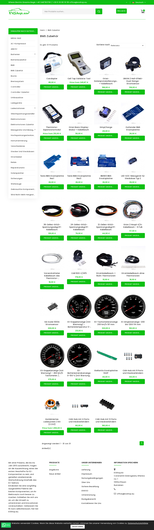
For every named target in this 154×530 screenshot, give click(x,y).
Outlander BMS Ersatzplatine (133, 128)
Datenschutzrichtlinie (138, 523)
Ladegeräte (16, 103)
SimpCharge (106, 127)
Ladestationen (18, 108)
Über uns (86, 482)
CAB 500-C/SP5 (79, 273)
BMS (13, 65)
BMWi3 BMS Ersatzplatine (106, 177)
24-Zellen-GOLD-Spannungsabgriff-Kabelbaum (79, 227)
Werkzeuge (16, 184)
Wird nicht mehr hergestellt (24, 194)
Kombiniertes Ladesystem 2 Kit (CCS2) (52, 421)
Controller (15, 86)
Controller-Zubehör (20, 92)
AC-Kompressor (18, 43)
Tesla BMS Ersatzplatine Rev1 (52, 177)
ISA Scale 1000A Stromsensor (52, 323)
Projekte (121, 11)
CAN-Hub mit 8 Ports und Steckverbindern (133, 371)
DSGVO (85, 490)
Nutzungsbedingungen (92, 478)
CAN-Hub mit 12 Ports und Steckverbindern (105, 420)
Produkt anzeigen (52, 87)
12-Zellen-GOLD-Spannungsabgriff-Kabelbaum (106, 227)
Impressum (87, 474)
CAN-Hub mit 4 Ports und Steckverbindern (79, 420)
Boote (14, 76)
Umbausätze (17, 97)
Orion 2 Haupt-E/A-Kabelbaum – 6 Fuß (133, 225)
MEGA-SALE (16, 38)
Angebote (54, 469)
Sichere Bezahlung (90, 486)
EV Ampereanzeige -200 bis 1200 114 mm (133, 323)
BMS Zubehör (17, 70)
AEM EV (14, 49)
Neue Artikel (55, 474)
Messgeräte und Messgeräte (24, 130)
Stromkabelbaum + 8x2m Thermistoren (106, 274)
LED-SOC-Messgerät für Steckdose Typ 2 (133, 177)
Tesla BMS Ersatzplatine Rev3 (79, 177)
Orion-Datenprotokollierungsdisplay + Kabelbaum (109, 81)
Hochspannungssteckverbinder (24, 135)
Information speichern (126, 462)
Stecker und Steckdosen (22, 151)
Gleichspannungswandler (23, 113)
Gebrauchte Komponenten (24, 189)
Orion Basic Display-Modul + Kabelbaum (79, 128)
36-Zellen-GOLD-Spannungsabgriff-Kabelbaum (52, 227)
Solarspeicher (17, 173)
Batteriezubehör (18, 59)
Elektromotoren (18, 119)
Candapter (52, 78)
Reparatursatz (18, 167)
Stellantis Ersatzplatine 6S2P (106, 371)
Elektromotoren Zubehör (22, 124)
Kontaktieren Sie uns (91, 503)
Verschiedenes (18, 146)
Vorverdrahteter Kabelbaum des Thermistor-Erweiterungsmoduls (52, 277)
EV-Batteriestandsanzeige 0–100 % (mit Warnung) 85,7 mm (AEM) (79, 374)
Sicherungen (17, 178)
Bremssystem (17, 81)
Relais (13, 162)
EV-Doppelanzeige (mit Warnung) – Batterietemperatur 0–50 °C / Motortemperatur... (79, 327)
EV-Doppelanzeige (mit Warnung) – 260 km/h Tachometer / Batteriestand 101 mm (52, 374)
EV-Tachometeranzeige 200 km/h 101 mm (106, 323)
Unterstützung (88, 495)
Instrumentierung (19, 140)
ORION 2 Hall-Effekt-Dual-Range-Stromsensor (133, 81)
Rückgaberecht (89, 499)
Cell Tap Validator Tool (79, 78)
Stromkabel (16, 157)
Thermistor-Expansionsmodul (52, 128)
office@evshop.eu (125, 494)
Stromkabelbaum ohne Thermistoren (133, 274)
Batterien (15, 54)
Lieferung (86, 469)
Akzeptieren (77, 526)
